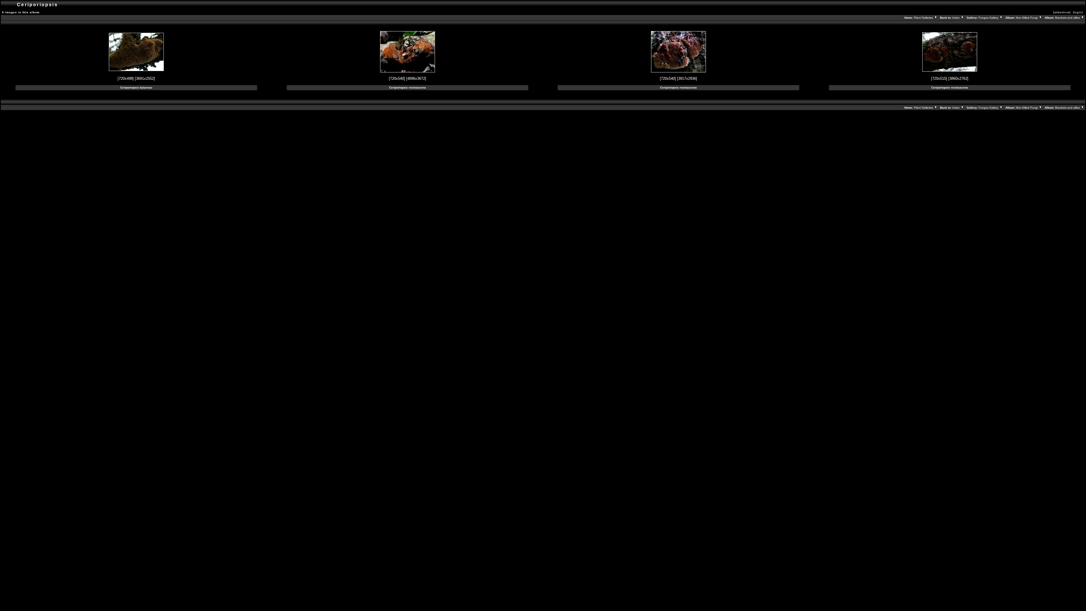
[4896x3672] (416, 78)
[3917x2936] (687, 78)
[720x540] (397, 78)
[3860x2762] (958, 78)
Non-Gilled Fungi (1027, 17)
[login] (1078, 12)
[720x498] (126, 78)
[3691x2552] (145, 78)
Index (956, 17)
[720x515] (939, 78)
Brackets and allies (1068, 17)
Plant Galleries (924, 17)
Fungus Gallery (989, 17)
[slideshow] (1062, 12)
